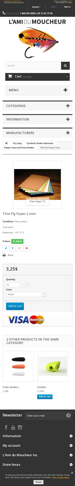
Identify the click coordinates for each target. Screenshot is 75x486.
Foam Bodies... (11, 387)
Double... (42, 387)
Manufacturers (20, 133)
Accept (38, 482)
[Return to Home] (6, 143)
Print (10, 255)
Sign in (67, 7)
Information (17, 119)
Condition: (8, 221)
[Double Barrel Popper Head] (52, 366)
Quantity (10, 279)
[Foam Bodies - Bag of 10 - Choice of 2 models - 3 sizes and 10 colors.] (18, 366)
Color (9, 289)
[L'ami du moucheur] (37, 38)
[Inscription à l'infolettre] (37, 2)
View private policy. (61, 477)
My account (11, 445)
